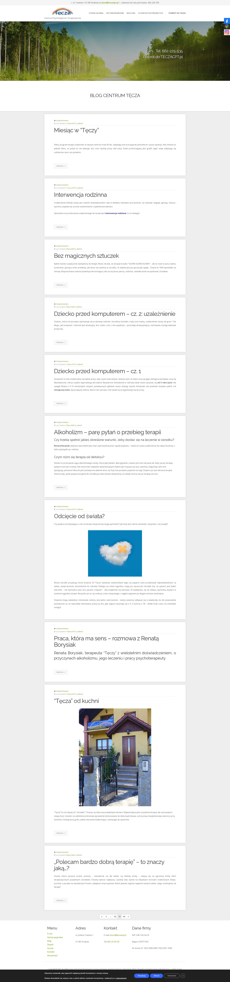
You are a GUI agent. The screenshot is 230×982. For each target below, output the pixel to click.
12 (115, 916)
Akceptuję (142, 976)
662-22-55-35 (113, 941)
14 (124, 916)
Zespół (50, 944)
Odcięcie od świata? (79, 516)
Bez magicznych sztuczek (86, 255)
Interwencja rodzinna (80, 194)
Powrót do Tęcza (177, 13)
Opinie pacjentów (55, 937)
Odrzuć (156, 976)
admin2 (80, 123)
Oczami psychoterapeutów (150, 13)
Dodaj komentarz (62, 120)
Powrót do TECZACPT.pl (163, 57)
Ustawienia (171, 976)
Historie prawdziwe (115, 13)
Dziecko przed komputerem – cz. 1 (97, 371)
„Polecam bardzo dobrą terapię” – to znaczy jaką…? (109, 865)
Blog (49, 941)
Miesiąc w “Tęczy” (76, 130)
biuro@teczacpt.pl (110, 2)
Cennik (50, 948)
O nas (49, 933)
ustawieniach (121, 978)
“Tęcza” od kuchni (76, 701)
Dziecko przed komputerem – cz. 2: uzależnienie (114, 313)
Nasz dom (131, 13)
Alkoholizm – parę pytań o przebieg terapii (107, 432)
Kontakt (50, 952)
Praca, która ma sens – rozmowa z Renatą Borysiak (106, 641)
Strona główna (96, 13)
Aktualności (52, 955)
